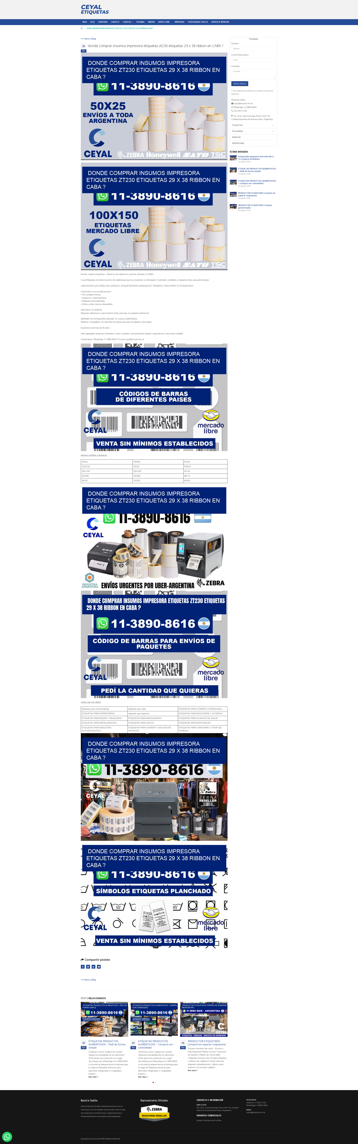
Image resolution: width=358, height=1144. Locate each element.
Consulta (235, 66)
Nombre (235, 43)
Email (99, 967)
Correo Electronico (239, 55)
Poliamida (140, 21)
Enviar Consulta (239, 83)
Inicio (85, 21)
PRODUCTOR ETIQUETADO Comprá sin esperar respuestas (157, 1042)
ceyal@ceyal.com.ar (255, 1112)
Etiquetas (127, 21)
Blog (92, 21)
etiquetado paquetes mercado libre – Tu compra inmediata (256, 157)
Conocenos (103, 21)
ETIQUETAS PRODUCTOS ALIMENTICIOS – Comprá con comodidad (106, 1044)
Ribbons (151, 21)
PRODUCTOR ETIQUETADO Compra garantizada (204, 1042)
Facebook (83, 967)
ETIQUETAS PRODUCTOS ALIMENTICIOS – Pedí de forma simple (257, 169)
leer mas (93, 1077)
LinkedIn (93, 967)
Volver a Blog (89, 39)
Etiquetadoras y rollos (198, 21)
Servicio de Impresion (220, 21)
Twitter (88, 967)
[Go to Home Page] (82, 28)
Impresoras (179, 21)
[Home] (95, 9)
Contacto (115, 21)
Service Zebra (164, 21)
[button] (153, 1082)
